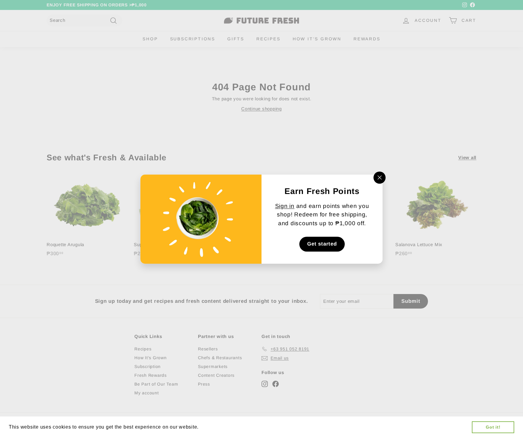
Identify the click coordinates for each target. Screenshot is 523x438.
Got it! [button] (493, 427)
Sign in (284, 206)
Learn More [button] (214, 427)
